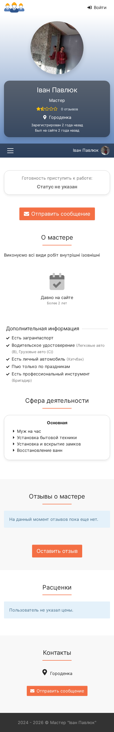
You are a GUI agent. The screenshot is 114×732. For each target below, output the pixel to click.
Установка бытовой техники (47, 437)
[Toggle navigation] (10, 151)
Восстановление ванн (39, 450)
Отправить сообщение (60, 214)
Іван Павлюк (86, 150)
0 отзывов (69, 109)
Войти (100, 7)
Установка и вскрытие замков (49, 444)
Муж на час (29, 431)
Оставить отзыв (57, 551)
